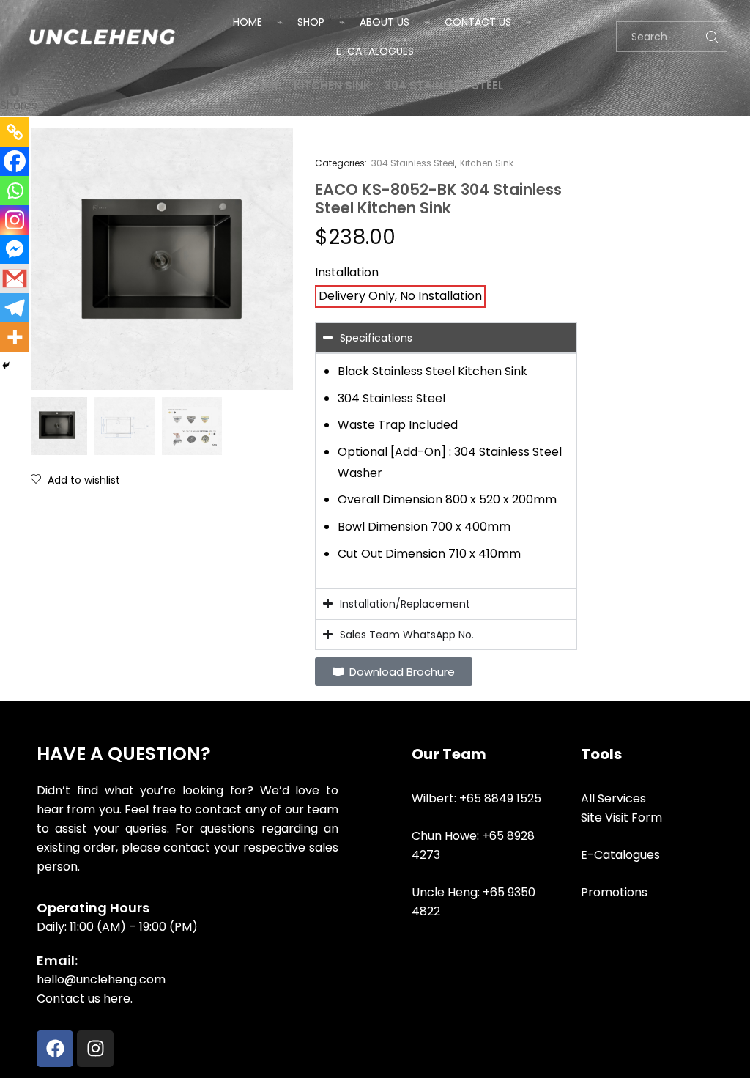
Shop (310, 22)
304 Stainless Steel (444, 85)
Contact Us (478, 22)
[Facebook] (14, 161)
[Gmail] (14, 278)
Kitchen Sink (332, 85)
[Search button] (712, 36)
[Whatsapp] (14, 190)
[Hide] (6, 366)
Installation (347, 273)
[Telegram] (14, 307)
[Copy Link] (14, 132)
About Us (384, 22)
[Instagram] (14, 220)
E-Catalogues (375, 51)
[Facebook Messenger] (14, 249)
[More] (14, 337)
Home (247, 22)
